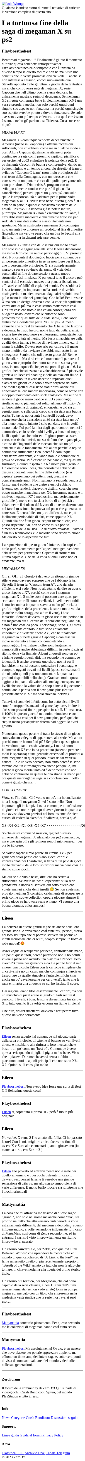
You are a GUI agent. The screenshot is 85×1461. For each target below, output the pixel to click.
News (6, 1418)
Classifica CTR (13, 1453)
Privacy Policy (52, 1435)
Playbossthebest (13, 1086)
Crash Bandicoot (38, 1418)
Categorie (18, 1418)
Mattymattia (10, 1323)
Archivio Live (34, 1453)
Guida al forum (30, 1435)
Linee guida (10, 1435)
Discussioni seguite (64, 1418)
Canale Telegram (58, 1453)
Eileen (6, 1036)
